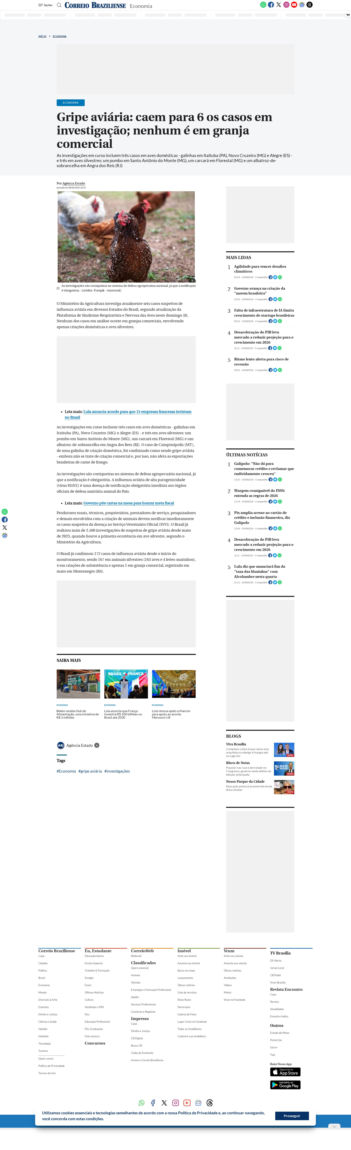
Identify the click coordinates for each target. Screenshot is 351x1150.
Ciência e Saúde (47, 1021)
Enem (88, 985)
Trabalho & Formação (97, 970)
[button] (105, 1119)
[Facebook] (271, 7)
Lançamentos (185, 977)
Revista (274, 1001)
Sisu (87, 1014)
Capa (41, 956)
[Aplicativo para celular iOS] (285, 1072)
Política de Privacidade (51, 1065)
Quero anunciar (140, 967)
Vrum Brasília (278, 982)
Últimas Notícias (94, 992)
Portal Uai (276, 1040)
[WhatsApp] (263, 7)
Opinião (42, 1029)
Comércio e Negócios (143, 1011)
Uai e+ (274, 1047)
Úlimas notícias (186, 985)
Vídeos (228, 985)
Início (42, 36)
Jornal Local (277, 967)
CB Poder (275, 975)
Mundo (42, 992)
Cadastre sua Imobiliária (192, 1036)
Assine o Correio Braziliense (147, 1060)
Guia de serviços (187, 992)
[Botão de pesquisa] (58, 5)
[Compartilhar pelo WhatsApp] (280, 278)
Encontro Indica (279, 1016)
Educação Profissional (97, 1021)
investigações (118, 771)
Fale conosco (92, 1036)
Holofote (43, 1036)
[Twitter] (279, 7)
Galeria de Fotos (187, 1014)
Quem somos (46, 1058)
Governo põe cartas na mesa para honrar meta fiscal (128, 503)
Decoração (184, 1007)
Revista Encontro (286, 989)
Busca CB (136, 1045)
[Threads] (310, 7)
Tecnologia (44, 1043)
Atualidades (277, 1009)
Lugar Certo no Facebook (192, 1021)
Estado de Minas (279, 1032)
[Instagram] (286, 7)
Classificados (143, 963)
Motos (227, 992)
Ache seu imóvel (187, 956)
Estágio (89, 977)
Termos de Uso (47, 1073)
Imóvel (184, 951)
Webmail (136, 956)
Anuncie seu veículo (235, 963)
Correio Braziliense (56, 951)
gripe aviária (91, 771)
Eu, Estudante (98, 951)
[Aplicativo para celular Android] (285, 1085)
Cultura (89, 999)
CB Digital (137, 1038)
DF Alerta (276, 960)
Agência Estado (80, 745)
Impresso (140, 1018)
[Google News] (302, 7)
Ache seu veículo (233, 956)
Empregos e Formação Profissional (151, 989)
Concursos (95, 1043)
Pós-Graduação (94, 1029)
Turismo (43, 1050)
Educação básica (94, 956)
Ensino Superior (94, 963)
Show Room (184, 999)
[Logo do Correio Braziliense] (95, 5)
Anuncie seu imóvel (189, 963)
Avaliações (230, 977)
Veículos (136, 982)
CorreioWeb (142, 951)
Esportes (43, 1007)
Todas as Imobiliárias (190, 1029)
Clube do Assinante (142, 1052)
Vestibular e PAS (94, 1007)
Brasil (41, 977)
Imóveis (135, 975)
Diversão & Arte (47, 999)
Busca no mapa (186, 970)
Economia (60, 36)
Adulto (135, 997)
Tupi (272, 1054)
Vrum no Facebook (234, 999)
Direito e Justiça (47, 1014)
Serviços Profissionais (143, 1004)
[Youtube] (294, 7)
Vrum (229, 951)
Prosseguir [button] (292, 1116)
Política (42, 970)
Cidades (43, 963)
